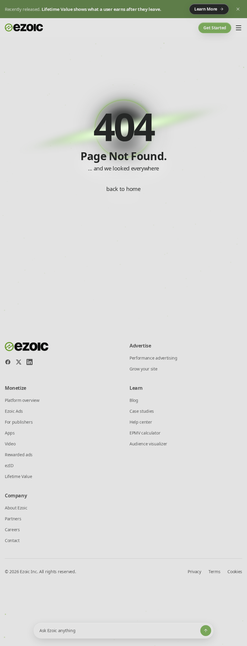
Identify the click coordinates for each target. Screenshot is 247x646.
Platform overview (22, 400)
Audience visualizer (148, 444)
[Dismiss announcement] (238, 9)
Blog (134, 400)
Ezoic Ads (14, 411)
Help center (141, 422)
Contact (12, 540)
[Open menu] (238, 28)
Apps (10, 433)
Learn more (205, 9)
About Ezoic (16, 508)
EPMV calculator (145, 433)
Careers (12, 529)
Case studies (142, 411)
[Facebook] (8, 362)
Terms (214, 571)
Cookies (234, 571)
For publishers (19, 422)
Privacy (194, 571)
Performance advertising (153, 358)
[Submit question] (205, 630)
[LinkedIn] (30, 362)
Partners (13, 519)
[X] (19, 362)
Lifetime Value (18, 476)
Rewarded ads (19, 454)
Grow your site (144, 369)
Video (10, 444)
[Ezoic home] (24, 28)
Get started (214, 28)
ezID (9, 465)
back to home (123, 188)
